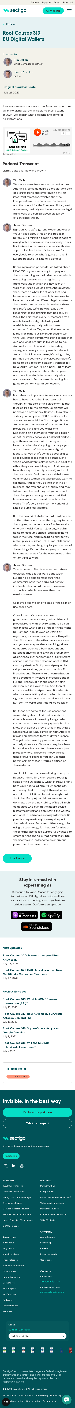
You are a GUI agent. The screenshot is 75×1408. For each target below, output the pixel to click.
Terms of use (9, 1395)
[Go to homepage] (14, 11)
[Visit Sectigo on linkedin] (14, 1166)
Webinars (7, 1311)
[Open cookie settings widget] (6, 1402)
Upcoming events (11, 1277)
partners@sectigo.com (52, 1292)
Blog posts (8, 1248)
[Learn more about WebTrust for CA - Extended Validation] (23, 1350)
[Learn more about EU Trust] (61, 1350)
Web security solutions (52, 1203)
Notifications (9, 1294)
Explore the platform (37, 1112)
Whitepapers (9, 1288)
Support (46, 2)
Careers (44, 1248)
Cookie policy (33, 1401)
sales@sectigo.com (50, 1281)
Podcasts (8, 1300)
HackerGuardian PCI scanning (18, 1220)
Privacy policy (26, 1395)
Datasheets (9, 1282)
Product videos (10, 1305)
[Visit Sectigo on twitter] (6, 1166)
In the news (8, 1242)
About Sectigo (47, 1237)
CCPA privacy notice (13, 1401)
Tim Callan (21, 60)
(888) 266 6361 (21, 1329)
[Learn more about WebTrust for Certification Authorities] (13, 1350)
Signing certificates (12, 1203)
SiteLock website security (16, 1208)
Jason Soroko (23, 72)
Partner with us (47, 1185)
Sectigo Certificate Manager (17, 1197)
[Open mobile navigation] (69, 10)
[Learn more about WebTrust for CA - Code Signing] (51, 1350)
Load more (17, 858)
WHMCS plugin (47, 1220)
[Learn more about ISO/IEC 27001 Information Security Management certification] (70, 1350)
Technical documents (13, 1265)
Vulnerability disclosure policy (51, 1395)
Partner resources (49, 1208)
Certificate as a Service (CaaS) (55, 1197)
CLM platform (47, 1191)
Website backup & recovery (17, 1214)
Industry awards (48, 1254)
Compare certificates (14, 1191)
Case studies (9, 1271)
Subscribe (11, 1155)
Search (35, 2)
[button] (67, 1400)
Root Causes (18, 1076)
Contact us (46, 1260)
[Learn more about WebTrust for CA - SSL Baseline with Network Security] (42, 1350)
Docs (57, 2)
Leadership (46, 1242)
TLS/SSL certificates (13, 1185)
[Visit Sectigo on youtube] (22, 1166)
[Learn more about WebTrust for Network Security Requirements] (4, 1350)
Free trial (68, 2)
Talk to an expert (37, 1123)
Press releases (10, 1260)
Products (8, 1180)
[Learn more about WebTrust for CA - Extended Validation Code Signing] (32, 1350)
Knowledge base (11, 1254)
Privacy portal (50, 1401)
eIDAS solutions (11, 1226)
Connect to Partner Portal (53, 1214)
